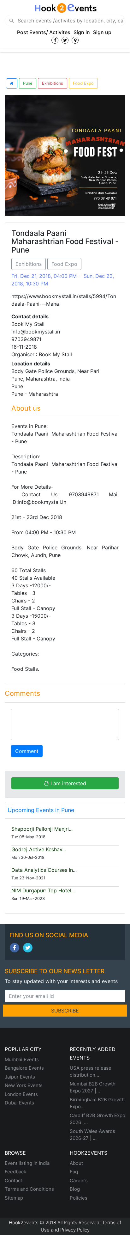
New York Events (24, 1085)
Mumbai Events (22, 1059)
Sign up (102, 32)
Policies (78, 1198)
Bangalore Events (24, 1068)
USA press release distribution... (90, 1071)
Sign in (82, 32)
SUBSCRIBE (65, 1010)
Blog (75, 1189)
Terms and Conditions (29, 1189)
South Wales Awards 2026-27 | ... (92, 1134)
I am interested (67, 783)
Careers (79, 1180)
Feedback (15, 1172)
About (76, 1163)
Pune (27, 83)
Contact (13, 1180)
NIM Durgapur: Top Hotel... (43, 890)
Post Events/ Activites (43, 32)
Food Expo (83, 83)
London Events (21, 1094)
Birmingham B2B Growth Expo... (97, 1103)
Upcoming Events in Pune (41, 810)
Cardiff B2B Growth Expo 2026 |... (97, 1119)
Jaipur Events (20, 1077)
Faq (74, 1172)
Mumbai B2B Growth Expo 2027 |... (92, 1087)
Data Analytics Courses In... (44, 870)
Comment (26, 751)
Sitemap (14, 1198)
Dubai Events (19, 1103)
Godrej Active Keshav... (38, 849)
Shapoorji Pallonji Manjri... (42, 829)
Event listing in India (27, 1163)
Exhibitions (52, 83)
